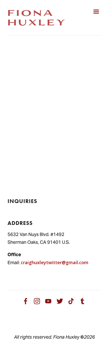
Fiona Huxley (37, 17)
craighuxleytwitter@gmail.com (54, 262)
